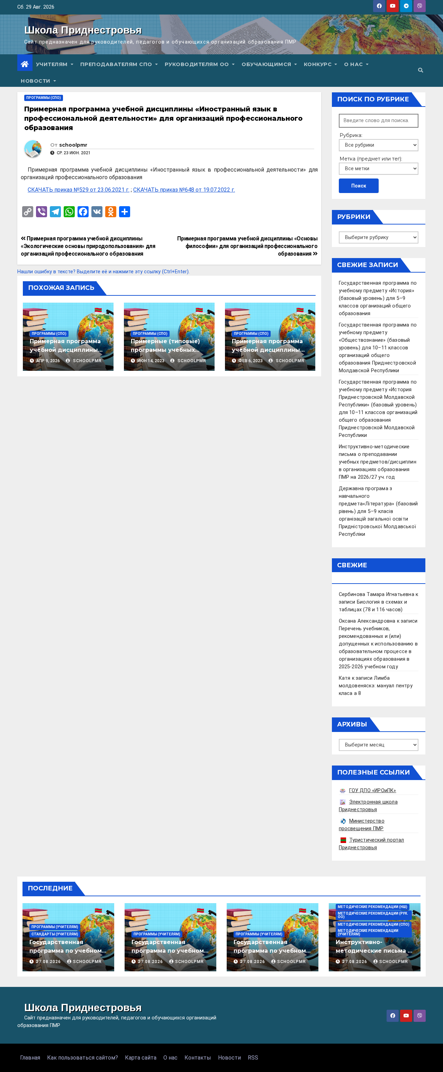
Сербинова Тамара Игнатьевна (376, 594)
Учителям (53, 64)
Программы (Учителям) (54, 927)
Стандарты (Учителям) (54, 934)
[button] (420, 70)
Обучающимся (267, 64)
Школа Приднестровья (83, 30)
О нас (354, 64)
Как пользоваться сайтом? (82, 1057)
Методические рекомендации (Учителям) (368, 932)
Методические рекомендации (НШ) (372, 907)
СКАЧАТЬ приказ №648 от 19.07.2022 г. (184, 189)
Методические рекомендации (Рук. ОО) (373, 915)
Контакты (197, 1057)
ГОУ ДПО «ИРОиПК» (372, 791)
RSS (253, 1057)
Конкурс (318, 64)
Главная (30, 1057)
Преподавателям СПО (117, 64)
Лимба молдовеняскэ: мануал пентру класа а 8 (376, 685)
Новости (36, 81)
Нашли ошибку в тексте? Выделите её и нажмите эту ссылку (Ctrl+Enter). (103, 272)
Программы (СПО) (43, 98)
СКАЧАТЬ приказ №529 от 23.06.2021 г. (78, 189)
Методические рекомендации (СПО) (373, 924)
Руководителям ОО (198, 64)
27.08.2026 (49, 961)
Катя (345, 678)
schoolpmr (73, 145)
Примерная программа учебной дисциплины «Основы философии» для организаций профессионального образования (247, 246)
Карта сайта (140, 1057)
